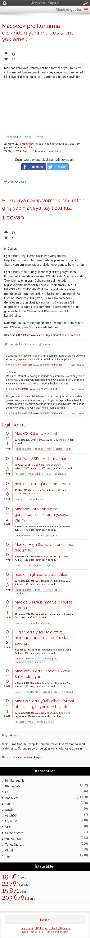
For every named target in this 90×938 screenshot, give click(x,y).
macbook (60, 474)
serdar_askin (65, 649)
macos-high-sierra (26, 658)
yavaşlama (51, 535)
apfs (57, 590)
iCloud (9, 850)
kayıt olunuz (56, 208)
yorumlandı (56, 365)
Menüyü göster (69, 9)
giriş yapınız (15, 208)
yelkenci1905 (22, 468)
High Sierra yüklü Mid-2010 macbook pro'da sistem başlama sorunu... (44, 638)
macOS (36, 556)
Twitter (61, 167)
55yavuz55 (57, 143)
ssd (49, 474)
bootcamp (32, 692)
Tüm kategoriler (15, 780)
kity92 (62, 581)
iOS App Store (14, 833)
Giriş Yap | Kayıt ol (45, 3)
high (68, 448)
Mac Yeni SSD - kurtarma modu (42, 458)
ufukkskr (36, 440)
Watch (9, 809)
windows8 (67, 692)
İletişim (45, 919)
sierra (28, 136)
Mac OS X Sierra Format (36, 433)
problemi (21, 593)
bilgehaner (65, 713)
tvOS (8, 827)
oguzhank (62, 556)
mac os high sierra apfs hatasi (41, 574)
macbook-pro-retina (38, 623)
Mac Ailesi (28, 143)
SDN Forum (41, 928)
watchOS (11, 815)
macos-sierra (23, 448)
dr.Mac (26, 335)
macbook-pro (13, 136)
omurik (61, 526)
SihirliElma (27, 928)
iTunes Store (13, 844)
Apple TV (11, 821)
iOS (7, 792)
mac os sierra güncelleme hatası (43, 484)
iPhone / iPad (13, 786)
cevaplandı (74, 335)
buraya (27, 757)
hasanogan (35, 490)
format (39, 136)
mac (49, 448)
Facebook (37, 167)
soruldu (28, 147)
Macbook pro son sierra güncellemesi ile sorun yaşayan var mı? (43, 514)
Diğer (8, 856)
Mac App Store (14, 838)
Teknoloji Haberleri (60, 928)
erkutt (62, 614)
